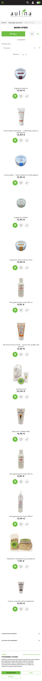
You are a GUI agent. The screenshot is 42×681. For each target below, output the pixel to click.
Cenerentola (21, 389)
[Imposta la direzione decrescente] (39, 48)
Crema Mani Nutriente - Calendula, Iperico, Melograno (20, 132)
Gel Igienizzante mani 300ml (21, 516)
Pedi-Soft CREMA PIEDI (21, 431)
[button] (21, 96)
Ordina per (6, 44)
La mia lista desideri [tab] (9, 640)
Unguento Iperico (21, 88)
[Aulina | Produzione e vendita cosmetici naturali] (21, 13)
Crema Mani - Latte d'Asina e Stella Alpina (21, 175)
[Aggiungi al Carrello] (15, 96)
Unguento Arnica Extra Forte (21, 260)
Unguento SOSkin (21, 217)
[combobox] (19, 48)
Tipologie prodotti (15, 23)
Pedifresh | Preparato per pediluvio (21, 559)
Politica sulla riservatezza (31, 654)
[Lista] (37, 33)
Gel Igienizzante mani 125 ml (20, 302)
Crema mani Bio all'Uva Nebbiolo (21, 601)
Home (4, 23)
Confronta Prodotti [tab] (9, 633)
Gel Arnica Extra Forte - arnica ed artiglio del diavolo (21, 346)
